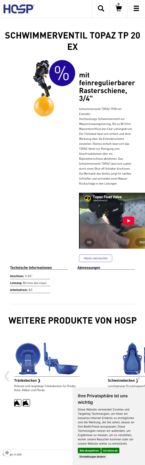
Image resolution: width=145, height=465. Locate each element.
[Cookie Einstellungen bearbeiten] (7, 452)
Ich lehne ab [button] (110, 450)
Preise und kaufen (96, 258)
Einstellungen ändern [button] (93, 456)
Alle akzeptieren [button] (89, 450)
